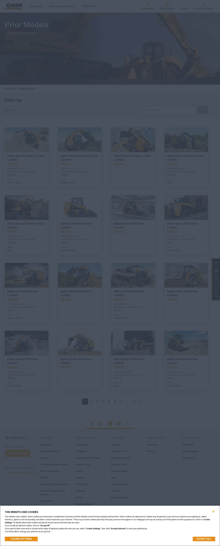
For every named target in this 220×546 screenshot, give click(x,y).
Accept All (204, 538)
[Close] (213, 511)
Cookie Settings (21, 538)
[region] (110, 526)
